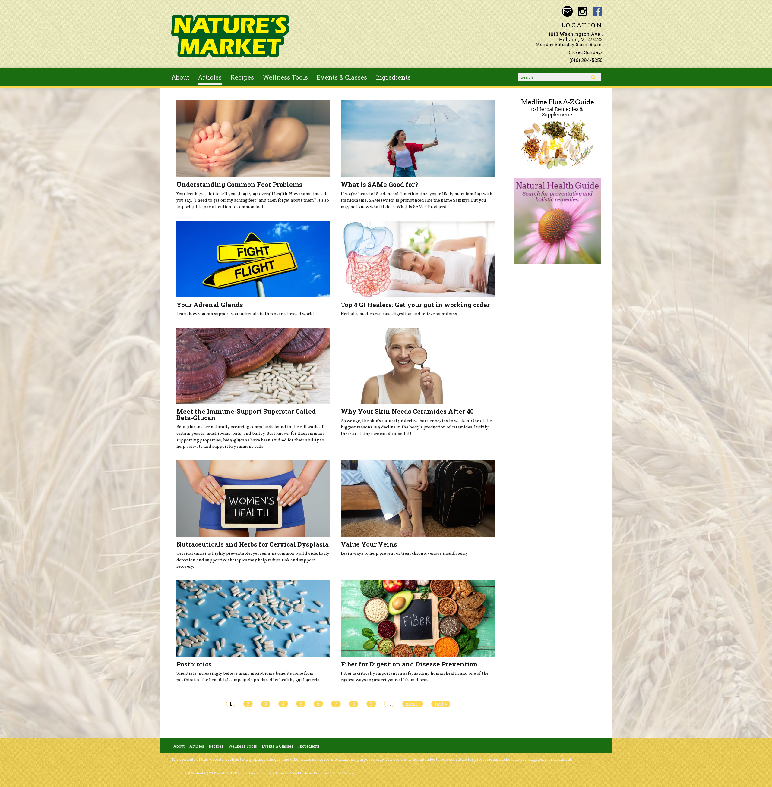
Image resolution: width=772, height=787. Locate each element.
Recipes (242, 77)
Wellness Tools (285, 77)
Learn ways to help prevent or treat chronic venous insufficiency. (405, 553)
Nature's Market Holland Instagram (582, 11)
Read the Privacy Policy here (336, 773)
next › (413, 704)
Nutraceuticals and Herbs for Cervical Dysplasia (252, 544)
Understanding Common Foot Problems (239, 184)
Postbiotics (194, 664)
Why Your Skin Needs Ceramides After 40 (407, 411)
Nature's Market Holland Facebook (597, 11)
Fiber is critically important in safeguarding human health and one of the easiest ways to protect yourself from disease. (415, 676)
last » (441, 704)
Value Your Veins (369, 544)
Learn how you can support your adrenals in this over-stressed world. (245, 314)
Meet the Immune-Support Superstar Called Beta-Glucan (246, 414)
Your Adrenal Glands (209, 304)
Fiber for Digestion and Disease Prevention (409, 664)
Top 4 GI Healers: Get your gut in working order (415, 304)
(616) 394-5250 (586, 60)
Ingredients (393, 77)
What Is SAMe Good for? (379, 184)
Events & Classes (342, 77)
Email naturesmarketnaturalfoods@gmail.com (567, 11)
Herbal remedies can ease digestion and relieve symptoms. (399, 314)
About (180, 77)
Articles (210, 77)
